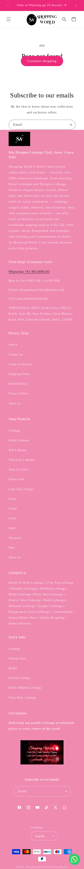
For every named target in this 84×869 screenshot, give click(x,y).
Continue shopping (42, 61)
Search (13, 344)
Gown (12, 518)
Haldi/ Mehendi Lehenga (25, 687)
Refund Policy (18, 383)
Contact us (16, 354)
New (12, 547)
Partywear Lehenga (21, 459)
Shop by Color (18, 469)
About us (15, 403)
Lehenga (14, 430)
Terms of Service (20, 364)
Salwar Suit (16, 479)
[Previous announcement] (8, 5)
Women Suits (17, 658)
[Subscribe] (70, 125)
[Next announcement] (76, 5)
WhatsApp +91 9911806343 (29, 271)
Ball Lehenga (17, 450)
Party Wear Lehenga (22, 697)
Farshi (13, 508)
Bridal (13, 668)
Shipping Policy (19, 374)
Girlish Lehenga (19, 678)
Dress (12, 498)
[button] (8, 19)
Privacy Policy (18, 393)
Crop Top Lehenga (21, 489)
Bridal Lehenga (19, 440)
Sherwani (15, 538)
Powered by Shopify (56, 867)
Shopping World (35, 867)
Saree (12, 528)
